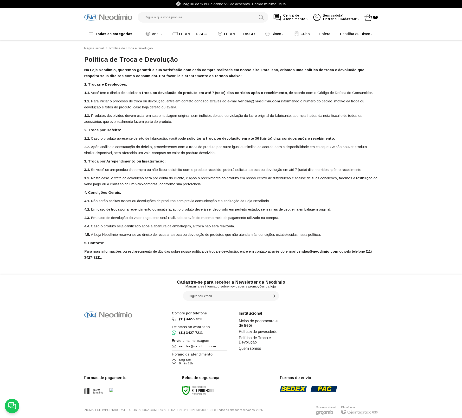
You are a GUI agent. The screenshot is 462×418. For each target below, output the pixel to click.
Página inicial (94, 48)
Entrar (328, 19)
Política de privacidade (258, 332)
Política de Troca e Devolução (255, 340)
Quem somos (250, 348)
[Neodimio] (108, 17)
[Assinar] (274, 296)
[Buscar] (261, 17)
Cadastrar (348, 19)
